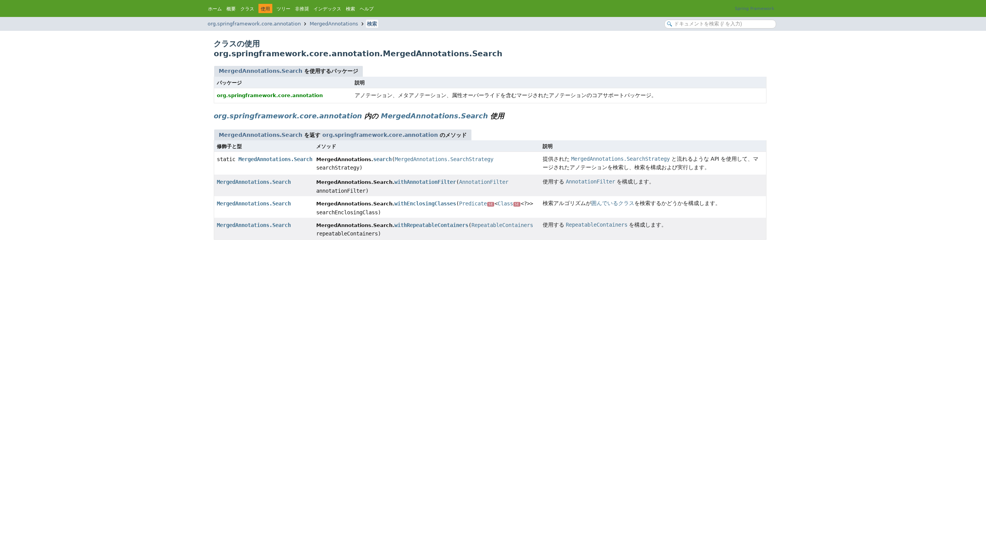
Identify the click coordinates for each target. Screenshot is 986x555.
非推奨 (302, 9)
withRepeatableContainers (431, 225)
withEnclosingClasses (425, 203)
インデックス (327, 9)
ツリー (283, 9)
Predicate (476, 203)
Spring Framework (754, 8)
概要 (231, 9)
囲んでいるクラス (612, 203)
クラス (247, 9)
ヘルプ (367, 9)
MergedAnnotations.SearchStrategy (444, 159)
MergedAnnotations (334, 24)
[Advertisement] (445, 301)
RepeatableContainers (502, 225)
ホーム (215, 9)
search (382, 159)
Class (508, 203)
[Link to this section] (509, 116)
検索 (350, 9)
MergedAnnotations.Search (260, 71)
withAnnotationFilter (425, 182)
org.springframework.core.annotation (254, 24)
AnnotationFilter (483, 182)
